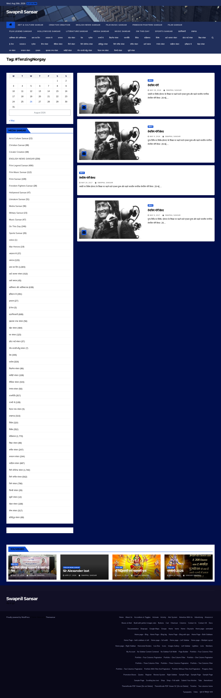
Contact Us (192, 623)
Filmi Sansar (175, 25)
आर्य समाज (147, 44)
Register (148, 675)
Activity (163, 617)
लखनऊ (194, 31)
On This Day (143, 31)
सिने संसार (71, 44)
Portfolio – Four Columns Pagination (148, 657)
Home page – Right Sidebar (125, 646)
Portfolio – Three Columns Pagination (175, 663)
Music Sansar (122, 31)
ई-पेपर (11, 44)
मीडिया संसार (58, 44)
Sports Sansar (164, 31)
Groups (164, 629)
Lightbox (195, 646)
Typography (187, 692)
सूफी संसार (131, 50)
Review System (159, 675)
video (22, 44)
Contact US (202, 623)
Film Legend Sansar (20, 31)
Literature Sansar (77, 31)
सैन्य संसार (44, 44)
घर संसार (12, 50)
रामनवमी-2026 (175, 571)
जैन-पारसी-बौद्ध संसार (84, 50)
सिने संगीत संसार (119, 44)
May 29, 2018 (155, 90)
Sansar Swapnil (37, 575)
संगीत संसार (134, 44)
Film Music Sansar (116, 25)
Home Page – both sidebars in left (136, 640)
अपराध (60, 38)
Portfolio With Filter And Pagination (157, 669)
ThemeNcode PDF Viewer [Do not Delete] (137, 686)
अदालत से (49, 38)
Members (209, 646)
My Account (130, 652)
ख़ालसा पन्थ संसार (52, 50)
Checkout (174, 623)
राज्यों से (101, 38)
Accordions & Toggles (142, 617)
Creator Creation (59, 25)
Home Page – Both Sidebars (202, 634)
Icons (164, 646)
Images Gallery (173, 646)
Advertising (199, 617)
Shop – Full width (173, 680)
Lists (202, 646)
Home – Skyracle (187, 629)
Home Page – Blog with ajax (179, 634)
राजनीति (127, 38)
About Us (128, 617)
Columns (183, 623)
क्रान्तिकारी (182, 31)
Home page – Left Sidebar (179, 640)
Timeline (193, 686)
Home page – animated (204, 629)
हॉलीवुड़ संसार (103, 44)
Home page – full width (159, 640)
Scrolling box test (152, 680)
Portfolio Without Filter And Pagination (186, 669)
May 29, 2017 (87, 183)
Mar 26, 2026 (175, 575)
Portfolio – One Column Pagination (200, 657)
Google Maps (154, 629)
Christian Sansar (17, 145)
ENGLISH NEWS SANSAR (88, 25)
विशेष (157, 38)
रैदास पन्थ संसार (103, 50)
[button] (213, 38)
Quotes (140, 675)
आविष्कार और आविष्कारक (17, 38)
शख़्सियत (147, 38)
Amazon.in (209, 617)
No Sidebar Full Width (169, 652)
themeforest (208, 680)
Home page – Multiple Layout (202, 640)
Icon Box (156, 646)
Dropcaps (144, 629)
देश (82, 38)
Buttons (161, 623)
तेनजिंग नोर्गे (153, 85)
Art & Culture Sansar (30, 25)
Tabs (200, 680)
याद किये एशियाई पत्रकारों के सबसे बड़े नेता (30, 569)
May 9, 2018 (155, 136)
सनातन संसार (25, 50)
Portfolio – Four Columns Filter (201, 652)
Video (196, 692)
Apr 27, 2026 (70, 575)
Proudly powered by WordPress (18, 617)
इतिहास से (188, 44)
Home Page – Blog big (158, 634)
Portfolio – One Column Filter (174, 657)
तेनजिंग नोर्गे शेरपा (156, 131)
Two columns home (205, 686)
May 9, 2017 (155, 215)
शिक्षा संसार (202, 38)
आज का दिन (36, 38)
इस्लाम (38, 50)
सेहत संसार (201, 44)
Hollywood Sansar (48, 31)
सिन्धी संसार (118, 50)
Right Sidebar (172, 675)
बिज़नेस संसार (113, 38)
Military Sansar (16, 213)
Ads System (172, 617)
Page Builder (183, 652)
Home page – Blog (141, 634)
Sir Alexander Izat (76, 571)
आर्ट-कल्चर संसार (171, 38)
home (177, 629)
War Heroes (14, 247)
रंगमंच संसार (160, 44)
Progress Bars (207, 669)
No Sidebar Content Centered (148, 652)
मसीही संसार (68, 50)
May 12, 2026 (18, 575)
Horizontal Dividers (145, 646)
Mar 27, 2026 (123, 575)
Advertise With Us (186, 617)
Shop (163, 680)
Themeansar (50, 617)
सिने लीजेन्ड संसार (87, 44)
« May (12, 121)
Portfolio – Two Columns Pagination (129, 669)
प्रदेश (90, 38)
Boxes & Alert (127, 623)
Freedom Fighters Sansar (147, 25)
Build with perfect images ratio (145, 623)
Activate (155, 617)
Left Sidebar (185, 646)
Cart (167, 623)
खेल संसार (71, 38)
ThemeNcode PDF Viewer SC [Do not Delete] (171, 686)
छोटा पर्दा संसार (188, 38)
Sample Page (184, 675)
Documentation (133, 629)
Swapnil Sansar (22, 12)
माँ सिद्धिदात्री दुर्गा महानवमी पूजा (130, 571)
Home (121, 617)
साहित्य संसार (174, 44)
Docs (211, 623)
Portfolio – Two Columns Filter (201, 663)
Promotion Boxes (129, 675)
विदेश (137, 38)
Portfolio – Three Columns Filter (147, 663)
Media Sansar (101, 31)
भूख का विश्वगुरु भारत (206, 692)
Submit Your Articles (188, 680)
